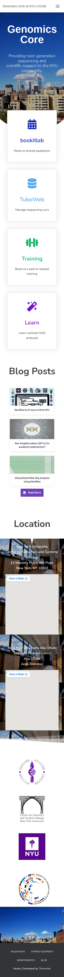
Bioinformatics (26, 960)
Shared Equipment (42, 951)
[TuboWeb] (32, 183)
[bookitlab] (32, 124)
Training (32, 258)
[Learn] (32, 307)
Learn (32, 322)
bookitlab (32, 140)
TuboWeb (32, 199)
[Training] (32, 243)
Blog (44, 960)
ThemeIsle (45, 968)
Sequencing (18, 951)
